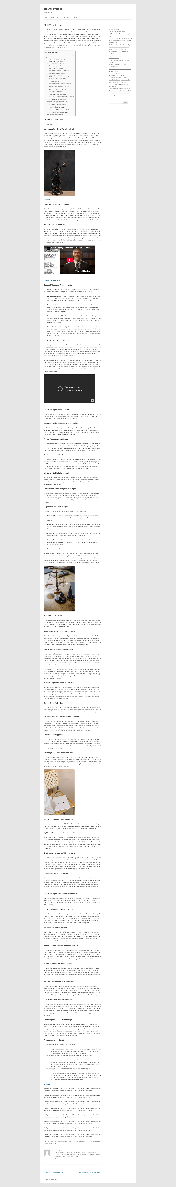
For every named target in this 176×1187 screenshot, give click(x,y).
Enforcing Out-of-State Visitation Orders (60, 93)
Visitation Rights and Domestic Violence (58, 101)
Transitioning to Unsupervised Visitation (60, 86)
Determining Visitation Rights (56, 61)
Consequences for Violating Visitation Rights (60, 76)
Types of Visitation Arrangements (57, 65)
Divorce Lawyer (61, 1141)
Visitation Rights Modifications (56, 68)
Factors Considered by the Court (56, 63)
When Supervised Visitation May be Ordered (61, 83)
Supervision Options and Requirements (59, 85)
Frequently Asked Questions (56, 114)
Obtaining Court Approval (56, 91)
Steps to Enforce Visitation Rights (58, 78)
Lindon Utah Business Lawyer (117, 31)
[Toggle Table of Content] (71, 55)
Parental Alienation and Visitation (57, 107)
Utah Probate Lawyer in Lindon (117, 82)
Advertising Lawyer (114, 29)
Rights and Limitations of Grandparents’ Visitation (63, 96)
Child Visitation (77, 1141)
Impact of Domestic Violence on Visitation (61, 102)
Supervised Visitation (54, 81)
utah (91, 1141)
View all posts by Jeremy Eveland (65, 1159)
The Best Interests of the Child (58, 73)
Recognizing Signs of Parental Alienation (60, 109)
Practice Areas (55, 17)
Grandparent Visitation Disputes (59, 99)
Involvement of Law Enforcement (58, 80)
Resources (67, 17)
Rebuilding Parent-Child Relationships (60, 112)
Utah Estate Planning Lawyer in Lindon (119, 80)
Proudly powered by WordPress (52, 1179)
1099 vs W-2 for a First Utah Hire (117, 49)
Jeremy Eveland (53, 8)
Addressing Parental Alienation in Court (60, 111)
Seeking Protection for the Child (59, 104)
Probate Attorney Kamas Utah (54, 1172)
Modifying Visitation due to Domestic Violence (62, 106)
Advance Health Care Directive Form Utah (120, 38)
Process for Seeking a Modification (58, 71)
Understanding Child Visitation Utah (57, 59)
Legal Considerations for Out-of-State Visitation (61, 89)
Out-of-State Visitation (54, 88)
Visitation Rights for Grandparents (57, 94)
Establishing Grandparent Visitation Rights (61, 97)
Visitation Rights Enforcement (56, 75)
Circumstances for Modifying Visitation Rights (61, 70)
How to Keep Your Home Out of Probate (120, 88)
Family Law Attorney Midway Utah (90, 1172)
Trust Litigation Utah (114, 73)
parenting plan (85, 1141)
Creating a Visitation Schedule (56, 66)
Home (45, 17)
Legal (76, 17)
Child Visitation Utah (51, 58)
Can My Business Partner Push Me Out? (120, 91)
